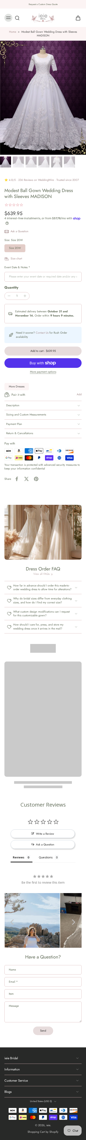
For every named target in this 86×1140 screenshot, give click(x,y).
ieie (48, 1125)
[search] (17, 17)
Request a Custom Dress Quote (43, 4)
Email (13, 982)
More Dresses (16, 386)
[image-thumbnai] (5, 161)
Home (12, 32)
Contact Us (42, 333)
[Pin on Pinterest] (36, 479)
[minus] (9, 295)
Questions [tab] (46, 857)
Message (14, 1006)
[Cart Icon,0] (77, 17)
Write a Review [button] (45, 834)
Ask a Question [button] (45, 844)
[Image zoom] (43, 98)
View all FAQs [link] (41, 574)
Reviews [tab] (18, 857)
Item (11, 994)
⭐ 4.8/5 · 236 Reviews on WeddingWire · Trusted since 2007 (41, 180)
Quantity (11, 287)
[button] (43, 351)
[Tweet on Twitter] (26, 479)
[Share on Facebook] (17, 479)
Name (12, 970)
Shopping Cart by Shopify (43, 1132)
